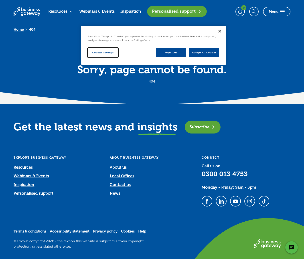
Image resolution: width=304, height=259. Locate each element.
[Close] (220, 31)
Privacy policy (105, 231)
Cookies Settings (102, 52)
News (115, 193)
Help (142, 231)
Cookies (128, 231)
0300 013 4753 (225, 174)
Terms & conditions (30, 231)
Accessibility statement (69, 231)
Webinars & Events (97, 11)
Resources (57, 11)
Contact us (120, 184)
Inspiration (130, 11)
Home (19, 30)
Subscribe (199, 127)
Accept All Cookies (204, 52)
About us (118, 167)
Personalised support (174, 11)
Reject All (171, 52)
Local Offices (122, 176)
